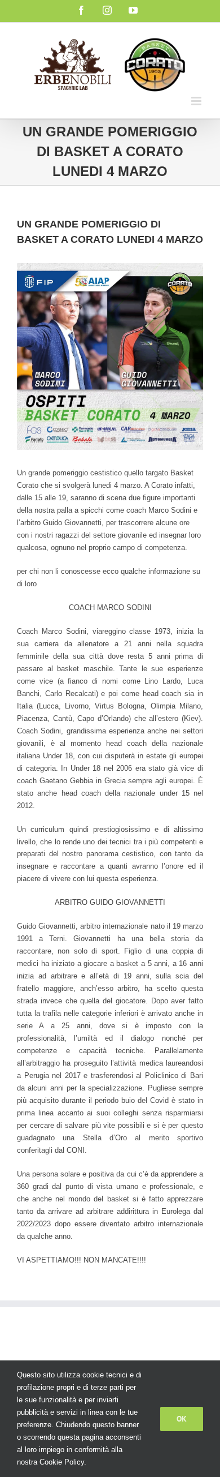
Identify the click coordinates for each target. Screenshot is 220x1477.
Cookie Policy (61, 1462)
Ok (182, 1419)
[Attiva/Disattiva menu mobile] (197, 101)
